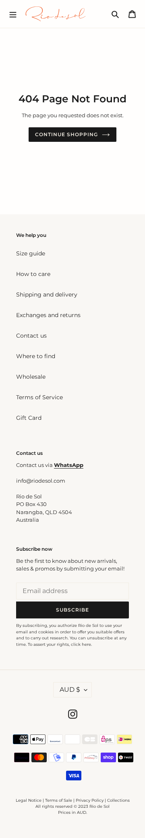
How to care (33, 274)
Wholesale (31, 376)
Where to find (35, 356)
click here (81, 644)
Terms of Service (39, 397)
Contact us (31, 335)
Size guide (30, 253)
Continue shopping (66, 134)
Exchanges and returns (48, 315)
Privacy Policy (90, 800)
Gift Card (28, 417)
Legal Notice (28, 800)
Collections (118, 800)
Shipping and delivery (46, 294)
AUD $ (70, 689)
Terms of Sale (58, 800)
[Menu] (12, 14)
